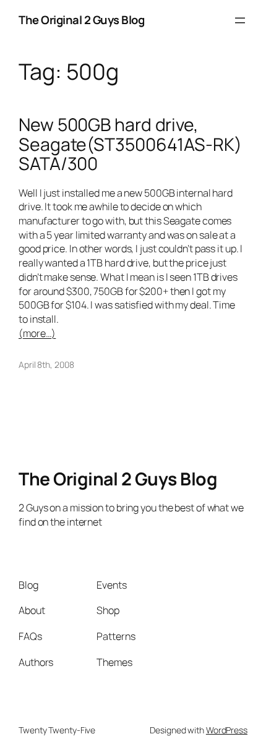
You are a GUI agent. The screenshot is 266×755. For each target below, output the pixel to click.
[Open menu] (240, 20)
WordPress (226, 730)
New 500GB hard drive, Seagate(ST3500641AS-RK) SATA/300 (130, 144)
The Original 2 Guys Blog (81, 20)
